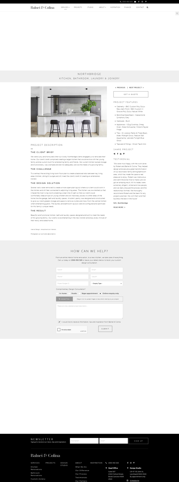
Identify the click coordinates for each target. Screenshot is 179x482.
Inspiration (115, 7)
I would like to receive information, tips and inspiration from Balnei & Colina (91, 322)
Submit (105, 329)
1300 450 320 (127, 2)
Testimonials (81, 477)
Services (64, 7)
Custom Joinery (38, 479)
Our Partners (81, 481)
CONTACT (140, 7)
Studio (90, 7)
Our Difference (82, 470)
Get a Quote (131, 94)
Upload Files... (65, 299)
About (102, 7)
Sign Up (138, 441)
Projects (78, 7)
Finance (127, 7)
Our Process (81, 474)
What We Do (81, 467)
